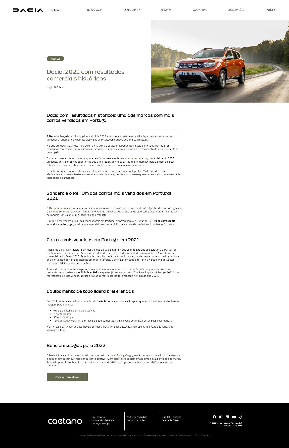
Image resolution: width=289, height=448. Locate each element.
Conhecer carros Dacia (67, 377)
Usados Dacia (132, 10)
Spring (67, 317)
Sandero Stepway (85, 310)
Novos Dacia (94, 10)
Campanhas (200, 10)
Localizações (236, 10)
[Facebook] (214, 417)
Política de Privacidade (137, 417)
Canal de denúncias (170, 420)
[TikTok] (240, 417)
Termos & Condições (136, 420)
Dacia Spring (142, 269)
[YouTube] (234, 417)
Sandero (54, 211)
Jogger (53, 359)
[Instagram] (220, 417)
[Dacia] (28, 10)
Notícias (271, 10)
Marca (55, 59)
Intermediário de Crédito (103, 420)
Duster (168, 249)
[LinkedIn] (227, 417)
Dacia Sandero (58, 208)
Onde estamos (98, 417)
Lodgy (67, 320)
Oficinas (166, 10)
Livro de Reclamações (171, 417)
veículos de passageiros (133, 158)
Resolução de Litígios (101, 423)
